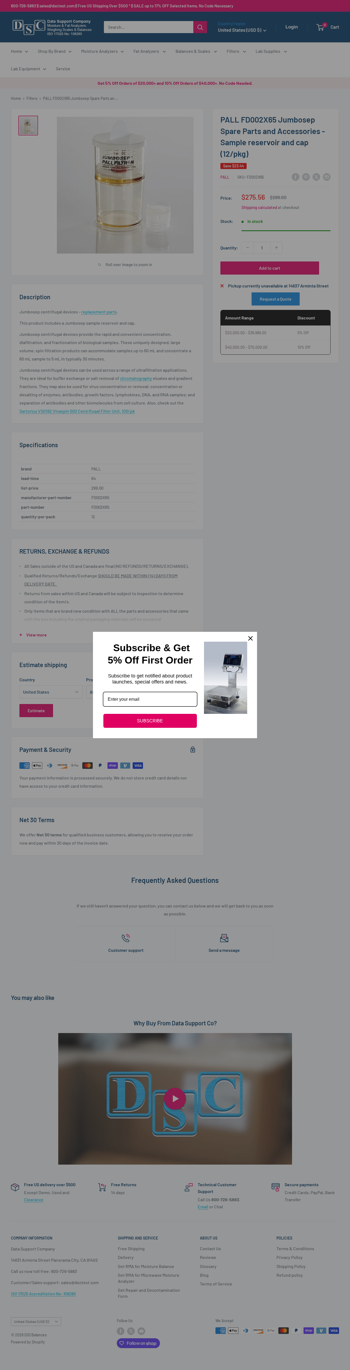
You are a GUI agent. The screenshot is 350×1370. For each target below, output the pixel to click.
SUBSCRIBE (150, 721)
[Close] (250, 638)
